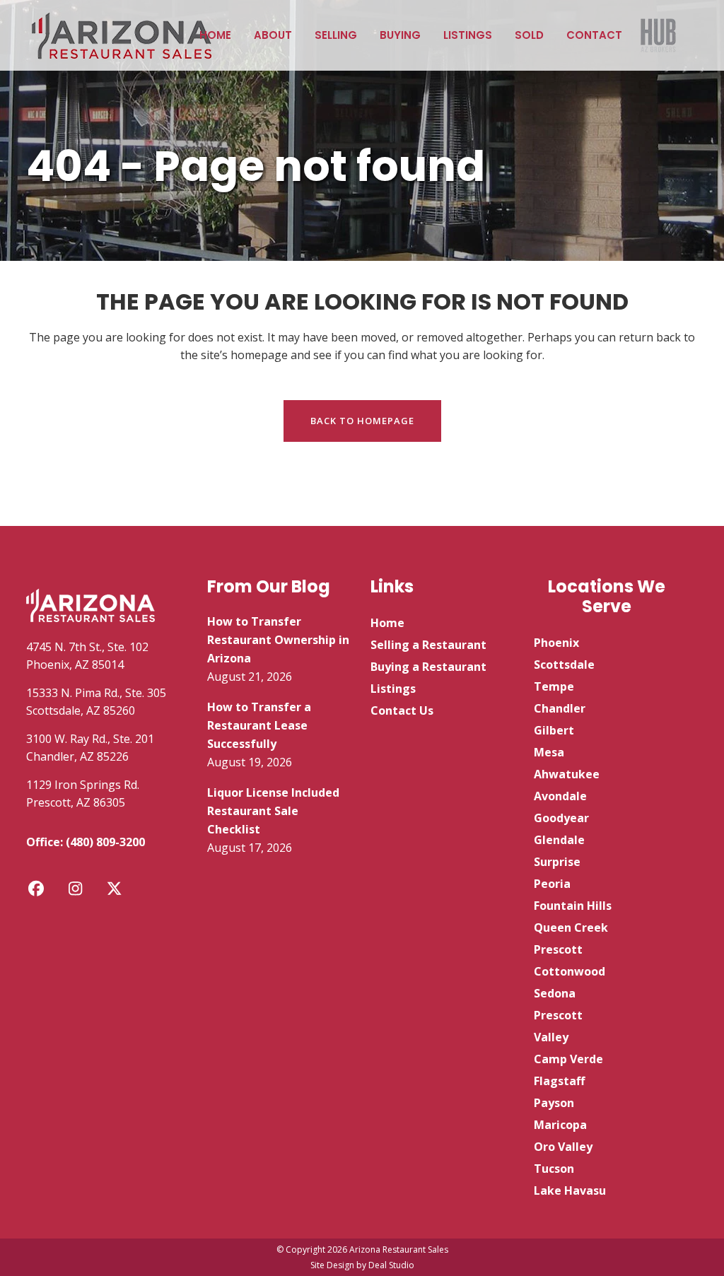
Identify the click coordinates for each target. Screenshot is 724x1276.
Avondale (560, 796)
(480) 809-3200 (105, 842)
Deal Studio (391, 1265)
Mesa (549, 752)
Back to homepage (362, 420)
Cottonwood (569, 971)
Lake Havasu (570, 1190)
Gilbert (554, 730)
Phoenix (556, 642)
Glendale (559, 840)
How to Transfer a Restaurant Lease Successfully (259, 725)
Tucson (554, 1168)
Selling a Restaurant (428, 644)
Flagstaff (559, 1081)
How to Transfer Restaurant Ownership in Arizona (278, 640)
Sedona (555, 993)
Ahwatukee (567, 774)
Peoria (552, 883)
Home (387, 623)
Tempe (554, 686)
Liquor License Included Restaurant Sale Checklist (273, 811)
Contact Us (401, 710)
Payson (554, 1103)
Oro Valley (563, 1146)
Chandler (559, 708)
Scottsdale (564, 664)
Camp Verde (568, 1059)
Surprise (557, 862)
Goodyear (561, 818)
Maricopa (560, 1124)
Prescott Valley (558, 1026)
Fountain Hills (573, 905)
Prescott (558, 949)
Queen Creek (571, 927)
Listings (393, 688)
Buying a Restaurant (428, 666)
